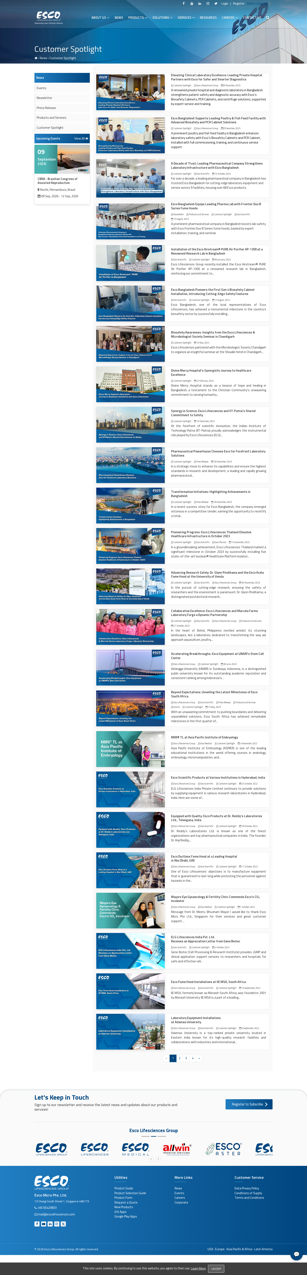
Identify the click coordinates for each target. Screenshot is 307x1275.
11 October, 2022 (249, 866)
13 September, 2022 (250, 988)
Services (184, 17)
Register (239, 3)
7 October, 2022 (247, 907)
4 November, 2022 (248, 743)
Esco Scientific (202, 173)
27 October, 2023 (181, 625)
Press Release (202, 461)
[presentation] (151, 1159)
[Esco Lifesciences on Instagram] (207, 3)
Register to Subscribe (247, 1104)
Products (136, 17)
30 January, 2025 (222, 259)
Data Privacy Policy (247, 1188)
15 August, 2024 (222, 300)
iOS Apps (120, 1211)
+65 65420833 (47, 1207)
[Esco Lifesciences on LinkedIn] (199, 3)
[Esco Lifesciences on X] (215, 3)
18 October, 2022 (249, 826)
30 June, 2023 (230, 664)
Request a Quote (126, 1202)
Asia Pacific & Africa (239, 1249)
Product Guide (123, 1188)
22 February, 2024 (205, 380)
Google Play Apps (125, 1216)
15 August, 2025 (181, 219)
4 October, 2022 (222, 947)
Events (176, 707)
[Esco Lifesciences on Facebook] (183, 3)
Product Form (123, 1197)
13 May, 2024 (202, 342)
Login (224, 3)
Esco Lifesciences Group (207, 85)
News (119, 17)
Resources (208, 17)
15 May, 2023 (214, 707)
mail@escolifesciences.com (56, 1214)
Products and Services (198, 214)
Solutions (160, 17)
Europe (220, 1249)
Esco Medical (206, 743)
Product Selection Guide (130, 1193)
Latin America (263, 1249)
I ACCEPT (216, 1269)
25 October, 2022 (249, 783)
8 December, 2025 (231, 85)
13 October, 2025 (222, 173)
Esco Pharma (220, 542)
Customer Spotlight (182, 85)
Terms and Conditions (249, 1197)
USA (210, 1249)
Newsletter (178, 214)
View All (79, 138)
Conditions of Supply (248, 1193)
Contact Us (252, 17)
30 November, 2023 (250, 582)
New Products (123, 1207)
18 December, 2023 (222, 461)
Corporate (181, 1202)
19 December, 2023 (205, 421)
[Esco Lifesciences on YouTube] (191, 3)
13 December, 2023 (240, 542)
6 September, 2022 (250, 1028)
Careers (228, 17)
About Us (98, 17)
